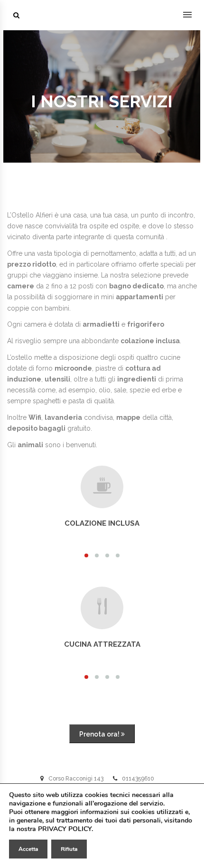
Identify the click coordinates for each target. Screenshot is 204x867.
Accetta (28, 849)
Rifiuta (69, 849)
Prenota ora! (100, 734)
